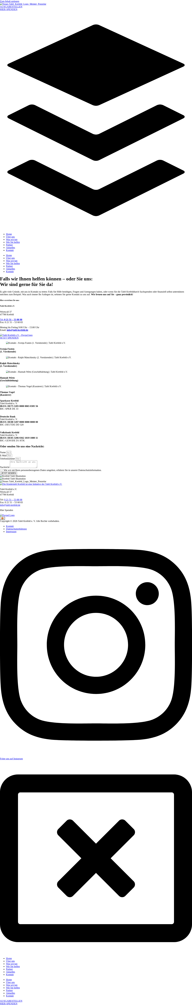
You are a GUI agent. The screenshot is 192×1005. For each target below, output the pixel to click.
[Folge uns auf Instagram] (96, 753)
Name (3, 452)
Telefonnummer (8, 458)
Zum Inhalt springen (9, 1)
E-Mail (3, 455)
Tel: (11, 319)
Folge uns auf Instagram (11, 758)
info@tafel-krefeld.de (17, 330)
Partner (9, 245)
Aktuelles (10, 247)
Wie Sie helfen (13, 242)
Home (9, 234)
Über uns (10, 236)
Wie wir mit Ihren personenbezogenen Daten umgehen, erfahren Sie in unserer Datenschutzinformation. (53, 470)
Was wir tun (11, 239)
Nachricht (5, 467)
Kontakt (10, 250)
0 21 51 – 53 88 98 (13, 499)
